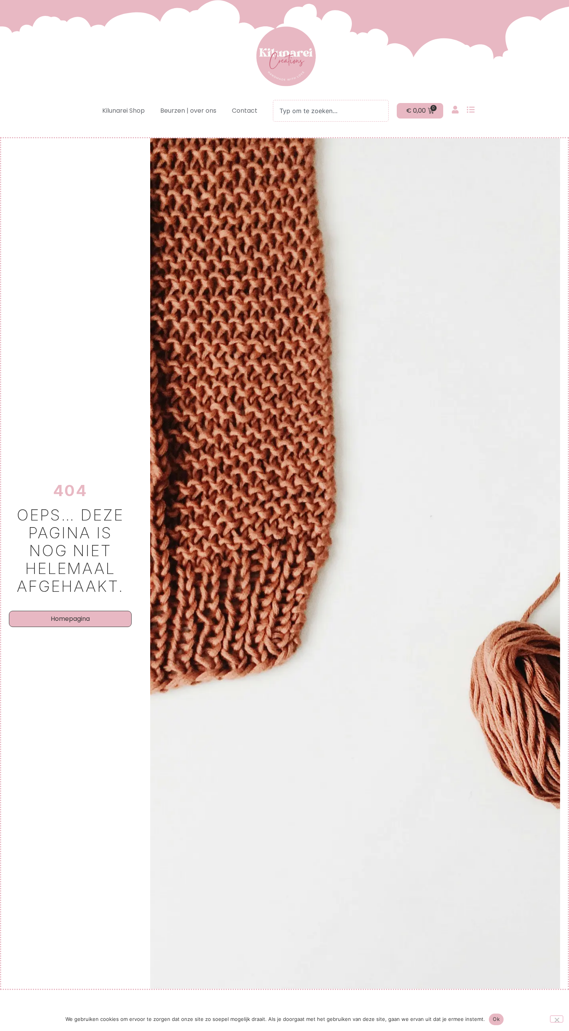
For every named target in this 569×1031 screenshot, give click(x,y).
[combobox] (330, 111)
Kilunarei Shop (123, 110)
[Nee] (556, 1019)
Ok (496, 1019)
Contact (244, 110)
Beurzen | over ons (188, 110)
